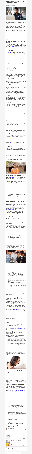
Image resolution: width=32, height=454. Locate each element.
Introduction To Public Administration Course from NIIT (17, 390)
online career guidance (15, 422)
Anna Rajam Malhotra (9, 52)
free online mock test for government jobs (18, 328)
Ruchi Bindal (12, 155)
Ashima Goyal (11, 142)
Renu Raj (10, 135)
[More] (25, 447)
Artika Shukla (14, 120)
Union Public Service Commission (11, 209)
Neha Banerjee (8, 148)
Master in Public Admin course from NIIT (13, 397)
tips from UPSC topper (16, 309)
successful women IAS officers (15, 46)
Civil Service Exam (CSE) (10, 205)
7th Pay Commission (12, 177)
